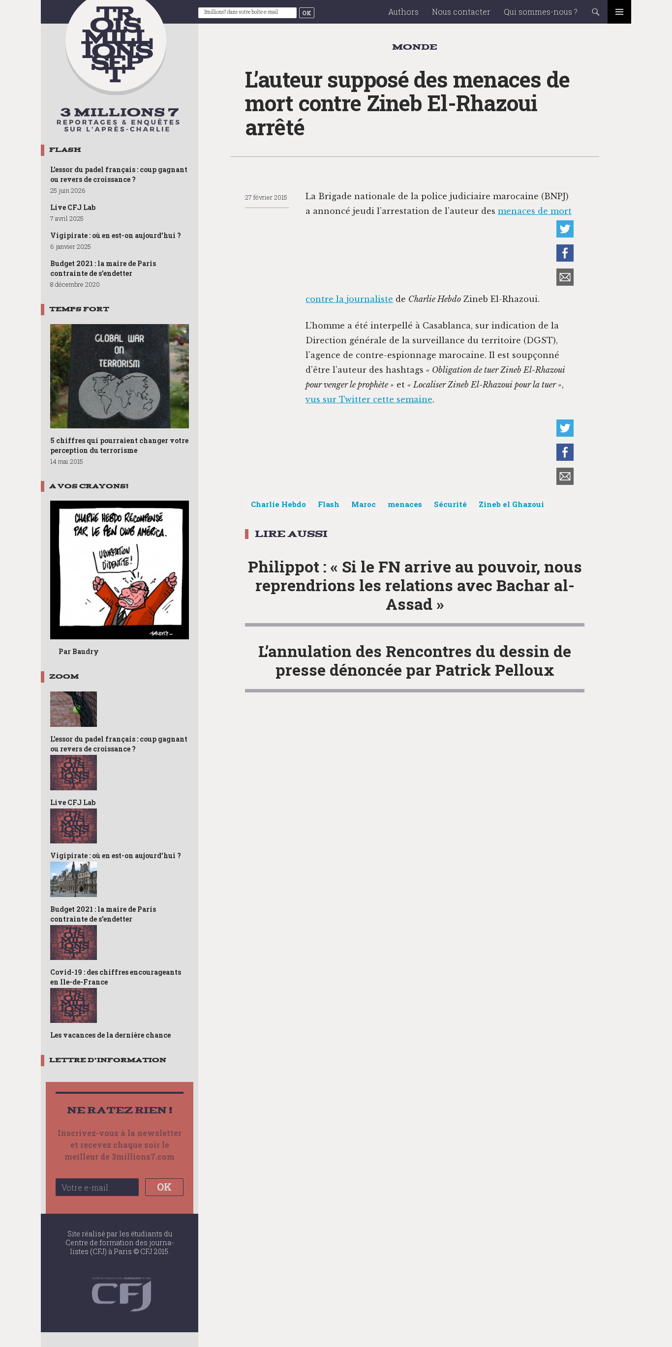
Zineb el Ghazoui (511, 504)
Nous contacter (461, 11)
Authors (403, 11)
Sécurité (450, 504)
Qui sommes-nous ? (541, 11)
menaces (405, 504)
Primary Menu (619, 12)
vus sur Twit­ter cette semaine (368, 399)
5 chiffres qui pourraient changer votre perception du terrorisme (119, 445)
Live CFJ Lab (72, 207)
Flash (328, 504)
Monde (414, 47)
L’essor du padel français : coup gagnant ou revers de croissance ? (118, 174)
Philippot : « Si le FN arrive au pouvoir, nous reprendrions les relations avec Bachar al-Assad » (415, 585)
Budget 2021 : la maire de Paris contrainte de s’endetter (103, 268)
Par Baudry (79, 651)
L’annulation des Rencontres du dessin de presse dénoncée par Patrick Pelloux (414, 660)
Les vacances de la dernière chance (110, 1035)
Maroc (363, 504)
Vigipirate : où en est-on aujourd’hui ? (115, 235)
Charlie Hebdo (278, 504)
